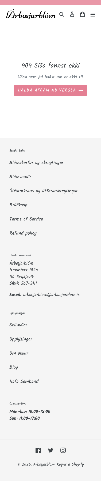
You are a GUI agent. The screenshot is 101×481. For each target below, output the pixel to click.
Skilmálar (18, 325)
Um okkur (18, 353)
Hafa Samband (24, 381)
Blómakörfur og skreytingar (36, 163)
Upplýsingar (20, 339)
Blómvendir (20, 177)
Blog (13, 367)
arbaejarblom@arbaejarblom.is (51, 294)
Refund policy (22, 233)
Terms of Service (26, 219)
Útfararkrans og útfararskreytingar (43, 191)
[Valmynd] (93, 14)
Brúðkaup (18, 205)
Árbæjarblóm (44, 464)
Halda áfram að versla (47, 90)
